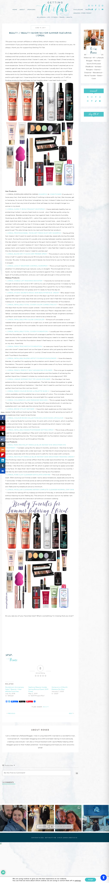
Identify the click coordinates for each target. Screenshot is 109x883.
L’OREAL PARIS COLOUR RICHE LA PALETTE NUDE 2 (28, 391)
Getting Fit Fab (54, 9)
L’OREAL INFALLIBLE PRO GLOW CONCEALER (25, 319)
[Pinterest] (2, 428)
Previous (11, 713)
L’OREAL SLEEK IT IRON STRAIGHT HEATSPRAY (26, 209)
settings (78, 881)
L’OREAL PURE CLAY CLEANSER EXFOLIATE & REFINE (28, 475)
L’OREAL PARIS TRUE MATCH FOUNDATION (24, 346)
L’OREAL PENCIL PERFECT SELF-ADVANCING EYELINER (30, 370)
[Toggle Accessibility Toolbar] (103, 877)
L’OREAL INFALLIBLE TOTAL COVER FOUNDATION (27, 331)
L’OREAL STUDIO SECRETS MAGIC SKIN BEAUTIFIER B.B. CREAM (33, 293)
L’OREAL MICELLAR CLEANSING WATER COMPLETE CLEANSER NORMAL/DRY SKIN (40, 489)
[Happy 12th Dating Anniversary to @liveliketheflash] (68, 818)
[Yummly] (2, 449)
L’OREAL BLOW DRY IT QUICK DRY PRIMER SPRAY (27, 254)
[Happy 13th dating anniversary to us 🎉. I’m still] (13, 818)
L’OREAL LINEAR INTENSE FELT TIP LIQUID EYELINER (28, 379)
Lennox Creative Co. (70, 837)
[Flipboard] (2, 455)
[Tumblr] (2, 465)
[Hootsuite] (2, 433)
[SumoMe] (2, 471)
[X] (2, 423)
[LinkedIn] (2, 460)
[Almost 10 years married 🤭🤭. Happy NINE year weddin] (41, 818)
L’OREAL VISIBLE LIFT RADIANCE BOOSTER (24, 281)
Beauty (46, 706)
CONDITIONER (55, 194)
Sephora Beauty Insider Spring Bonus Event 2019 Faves (38, 689)
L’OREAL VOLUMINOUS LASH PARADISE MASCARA (27, 400)
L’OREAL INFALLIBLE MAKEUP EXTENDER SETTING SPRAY (30, 430)
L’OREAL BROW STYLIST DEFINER (20, 409)
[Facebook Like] (2, 439)
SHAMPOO (43, 194)
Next (71, 713)
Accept (90, 880)
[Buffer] (2, 444)
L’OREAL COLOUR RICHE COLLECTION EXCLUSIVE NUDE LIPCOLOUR (35, 418)
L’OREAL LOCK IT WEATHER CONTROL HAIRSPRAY (27, 266)
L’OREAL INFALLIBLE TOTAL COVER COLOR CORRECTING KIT (32, 304)
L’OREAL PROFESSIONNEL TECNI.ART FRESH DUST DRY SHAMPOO (34, 233)
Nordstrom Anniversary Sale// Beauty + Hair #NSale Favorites (14, 689)
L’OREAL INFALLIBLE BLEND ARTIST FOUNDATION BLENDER (31, 358)
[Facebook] (2, 417)
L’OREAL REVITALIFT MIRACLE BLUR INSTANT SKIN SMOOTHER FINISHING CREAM (40, 457)
